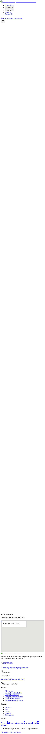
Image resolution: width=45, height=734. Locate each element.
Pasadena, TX (7, 592)
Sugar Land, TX (8, 576)
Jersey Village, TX (8, 604)
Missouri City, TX (8, 577)
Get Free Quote (6, 55)
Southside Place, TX (9, 585)
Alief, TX (6, 602)
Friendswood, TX (8, 594)
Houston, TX (7, 570)
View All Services (34, 262)
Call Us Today (8, 556)
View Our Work (16, 55)
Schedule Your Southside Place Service (14, 262)
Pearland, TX (7, 579)
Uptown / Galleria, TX (10, 589)
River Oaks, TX (8, 587)
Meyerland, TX (7, 583)
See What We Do (24, 556)
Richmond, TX (7, 598)
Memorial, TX (7, 581)
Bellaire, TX (6, 572)
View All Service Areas (10, 610)
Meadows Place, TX (9, 607)
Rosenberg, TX (7, 600)
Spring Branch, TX (9, 606)
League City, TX (8, 596)
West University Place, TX (11, 574)
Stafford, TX (7, 591)
